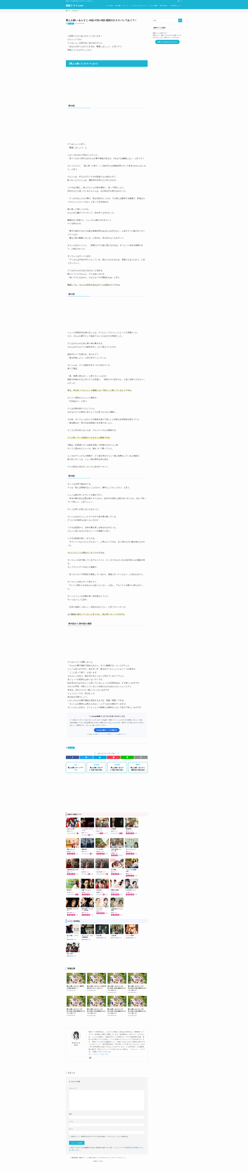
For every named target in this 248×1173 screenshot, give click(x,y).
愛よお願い (70, 23)
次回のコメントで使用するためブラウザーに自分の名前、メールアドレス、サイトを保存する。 (100, 1136)
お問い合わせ (92, 1157)
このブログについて (104, 1157)
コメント (72, 1088)
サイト (71, 1129)
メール (71, 1121)
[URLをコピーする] (141, 757)
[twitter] (90, 1058)
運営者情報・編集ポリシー (79, 1157)
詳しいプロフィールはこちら (99, 1054)
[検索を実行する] (180, 20)
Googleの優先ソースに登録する (106, 730)
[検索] (181, 1)
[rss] (178, 1)
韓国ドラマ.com (74, 5)
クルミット (76, 1043)
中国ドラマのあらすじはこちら (167, 42)
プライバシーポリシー (118, 1157)
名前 (70, 1114)
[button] (72, 757)
